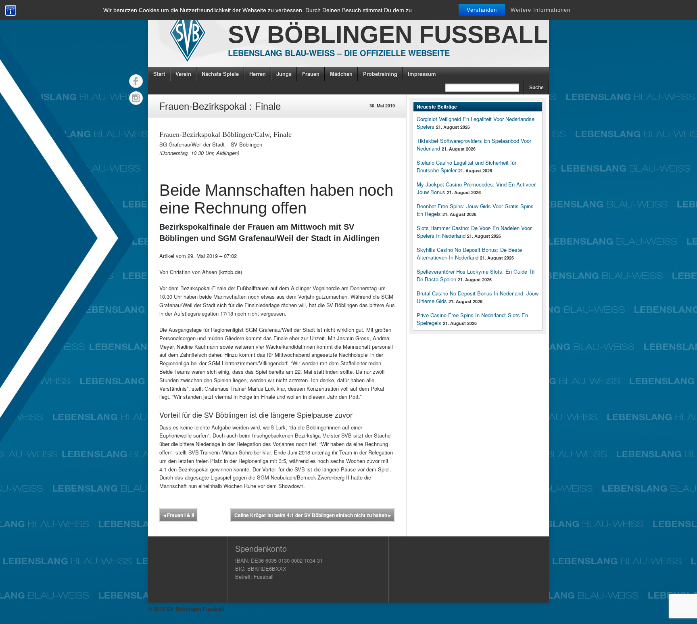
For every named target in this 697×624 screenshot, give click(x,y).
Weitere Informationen (540, 10)
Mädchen (341, 73)
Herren (257, 73)
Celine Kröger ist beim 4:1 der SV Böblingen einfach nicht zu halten (312, 515)
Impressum (422, 73)
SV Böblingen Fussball (388, 34)
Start (159, 73)
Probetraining (380, 73)
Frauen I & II (178, 515)
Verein (183, 73)
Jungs (284, 73)
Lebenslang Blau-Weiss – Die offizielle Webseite (339, 53)
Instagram (136, 98)
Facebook (136, 81)
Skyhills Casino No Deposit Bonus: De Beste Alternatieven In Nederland (469, 253)
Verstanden (482, 10)
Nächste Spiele (220, 73)
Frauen (310, 73)
